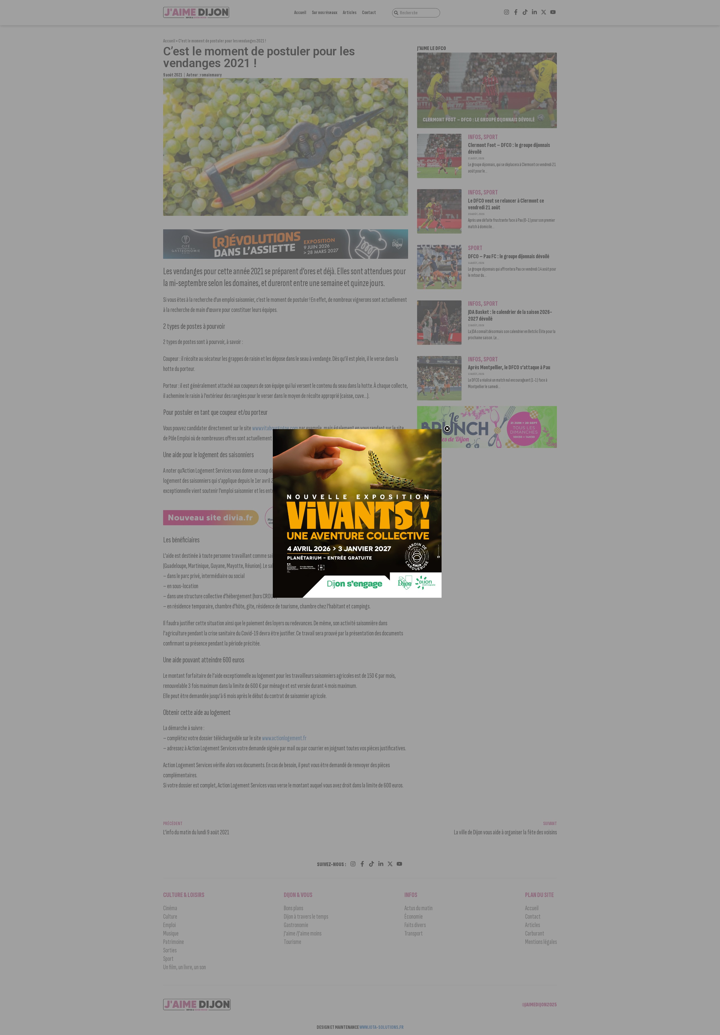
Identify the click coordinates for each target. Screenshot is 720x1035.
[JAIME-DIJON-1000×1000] (357, 596)
